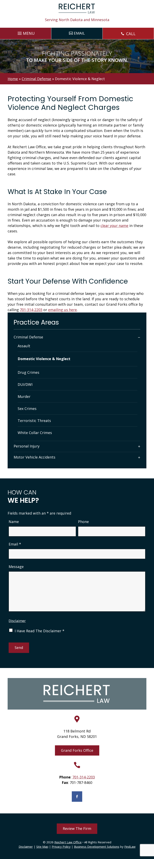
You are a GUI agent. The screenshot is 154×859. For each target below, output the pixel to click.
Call (131, 33)
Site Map (42, 847)
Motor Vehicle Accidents (34, 457)
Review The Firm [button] (77, 828)
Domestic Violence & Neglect (44, 358)
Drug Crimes (28, 372)
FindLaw (130, 847)
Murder (24, 396)
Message (16, 566)
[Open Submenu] (139, 337)
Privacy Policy (61, 847)
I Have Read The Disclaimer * (39, 630)
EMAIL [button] (79, 33)
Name (14, 521)
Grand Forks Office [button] (77, 750)
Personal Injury (27, 446)
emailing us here (62, 309)
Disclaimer (17, 620)
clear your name (114, 225)
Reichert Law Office (68, 842)
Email (15, 544)
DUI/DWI (25, 384)
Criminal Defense (28, 337)
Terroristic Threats (34, 420)
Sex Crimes (27, 408)
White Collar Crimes (35, 432)
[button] (25, 32)
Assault (24, 345)
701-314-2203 (31, 309)
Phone (83, 521)
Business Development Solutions (96, 847)
